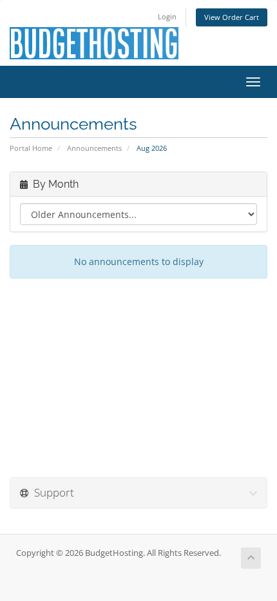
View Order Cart (231, 17)
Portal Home (31, 148)
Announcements (94, 148)
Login (167, 16)
